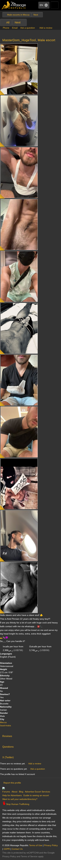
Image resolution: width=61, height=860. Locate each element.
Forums (6, 791)
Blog (21, 791)
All (7, 22)
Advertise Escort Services (37, 791)
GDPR (7, 849)
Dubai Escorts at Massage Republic (14, 5)
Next (17, 22)
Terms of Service (29, 856)
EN (41, 5)
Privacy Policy (51, 845)
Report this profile (12, 782)
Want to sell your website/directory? (19, 799)
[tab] (30, 735)
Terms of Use (35, 845)
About (14, 791)
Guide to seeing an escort (36, 795)
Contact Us (17, 849)
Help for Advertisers (12, 795)
